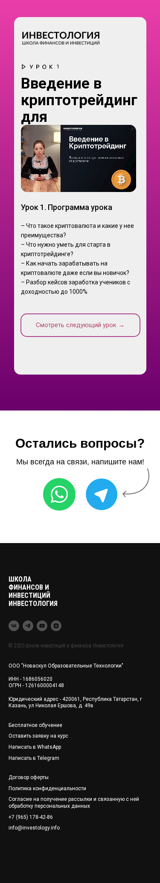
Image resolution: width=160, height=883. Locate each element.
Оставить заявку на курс (38, 736)
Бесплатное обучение (35, 725)
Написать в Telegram (34, 758)
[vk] (14, 625)
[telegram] (28, 625)
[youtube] (42, 625)
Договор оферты (29, 777)
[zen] (56, 625)
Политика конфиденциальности (47, 788)
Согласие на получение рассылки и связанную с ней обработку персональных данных (74, 802)
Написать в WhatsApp (35, 747)
